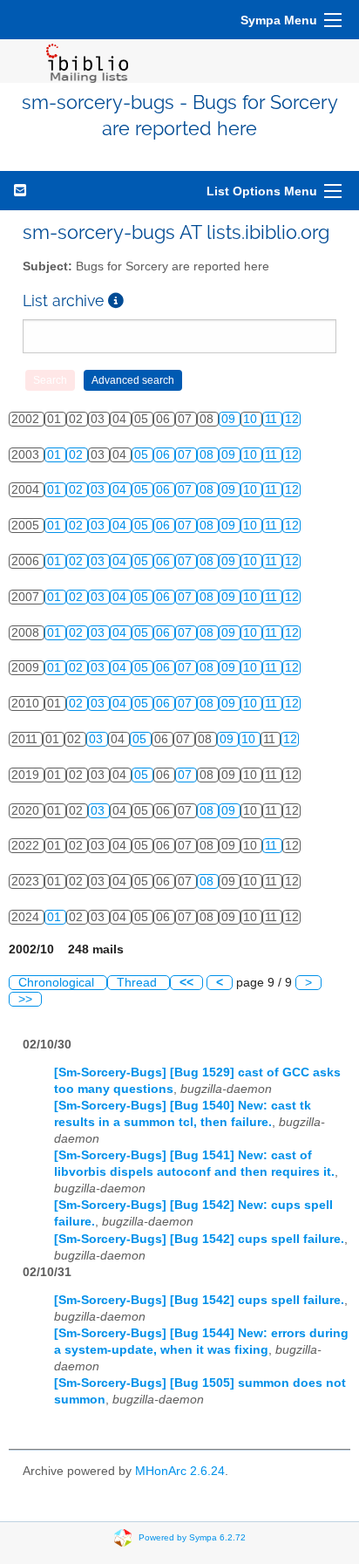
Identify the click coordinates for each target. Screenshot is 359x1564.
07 (186, 454)
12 (292, 419)
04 (121, 489)
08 (208, 454)
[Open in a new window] (116, 300)
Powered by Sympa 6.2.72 (192, 1536)
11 (273, 419)
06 (164, 454)
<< (186, 982)
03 (99, 489)
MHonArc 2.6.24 (180, 1471)
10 (252, 419)
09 (230, 419)
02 (77, 454)
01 (55, 454)
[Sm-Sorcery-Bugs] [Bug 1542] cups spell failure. (199, 1239)
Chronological (58, 982)
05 (143, 454)
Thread (138, 982)
